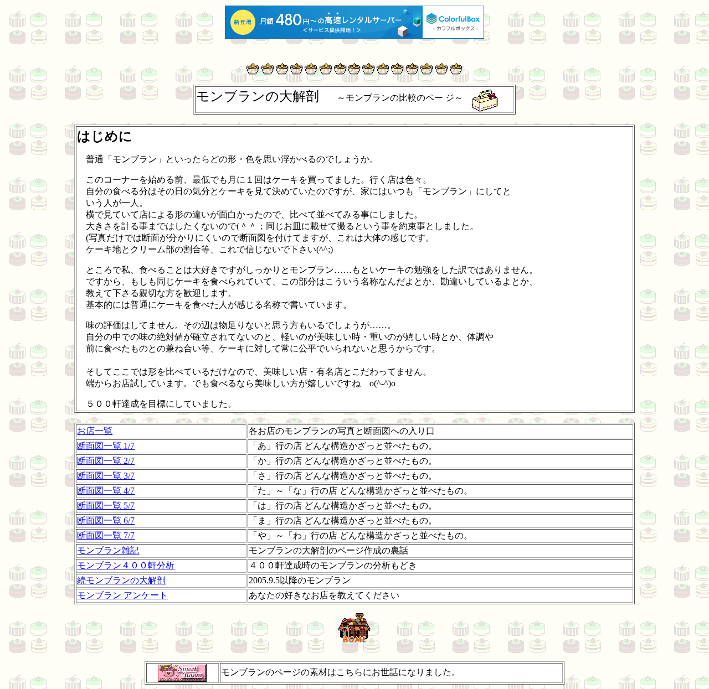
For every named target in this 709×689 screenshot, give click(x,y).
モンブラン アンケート (122, 595)
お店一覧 (94, 431)
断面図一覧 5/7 (106, 505)
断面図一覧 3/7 (106, 475)
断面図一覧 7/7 (106, 535)
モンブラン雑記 (108, 550)
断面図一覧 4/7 (106, 490)
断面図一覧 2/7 (106, 460)
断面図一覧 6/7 (106, 520)
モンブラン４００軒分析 (125, 565)
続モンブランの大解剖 (121, 580)
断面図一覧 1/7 (106, 445)
